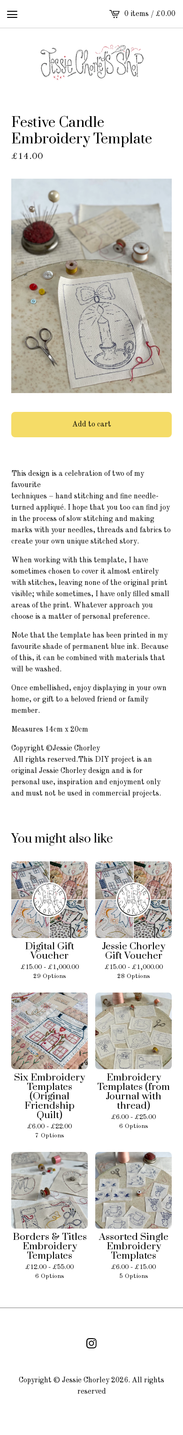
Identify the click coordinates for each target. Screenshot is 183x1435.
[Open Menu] (12, 14)
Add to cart (91, 424)
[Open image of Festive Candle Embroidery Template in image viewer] (91, 286)
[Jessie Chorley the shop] (91, 62)
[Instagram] (91, 1343)
